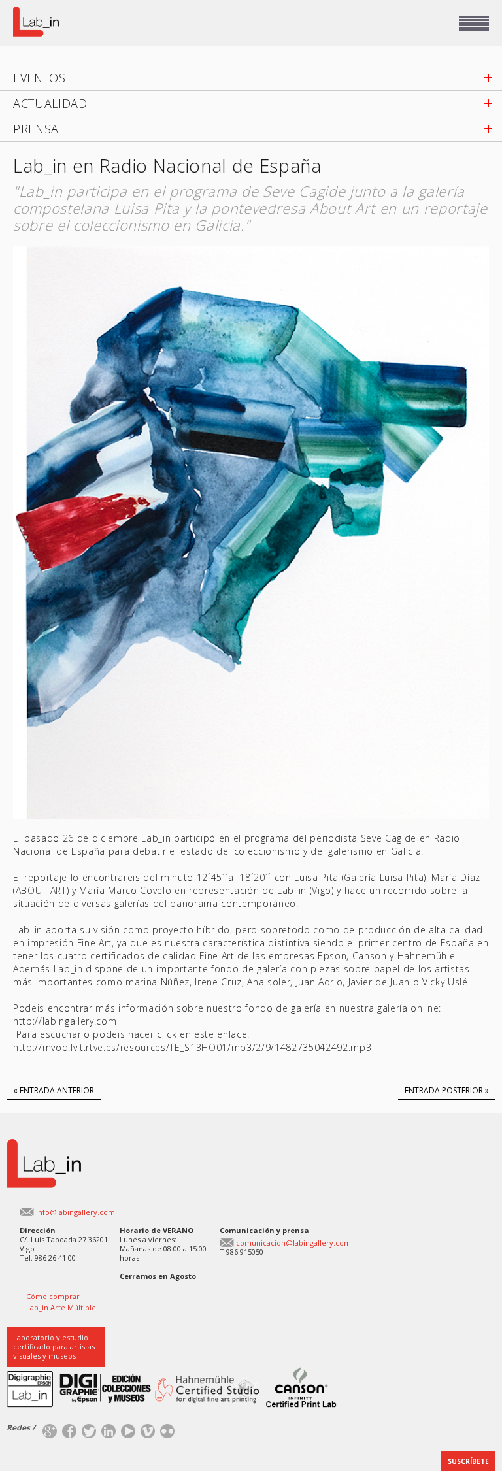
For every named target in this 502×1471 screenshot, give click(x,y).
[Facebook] (69, 1428)
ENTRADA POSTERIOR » (447, 1090)
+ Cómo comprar (50, 1296)
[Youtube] (128, 1428)
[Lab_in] (44, 1143)
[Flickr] (167, 1428)
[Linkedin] (108, 1428)
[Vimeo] (148, 1428)
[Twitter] (89, 1428)
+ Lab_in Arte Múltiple (58, 1307)
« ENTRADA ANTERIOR (53, 1090)
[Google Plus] (49, 1428)
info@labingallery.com (75, 1212)
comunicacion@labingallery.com (293, 1243)
